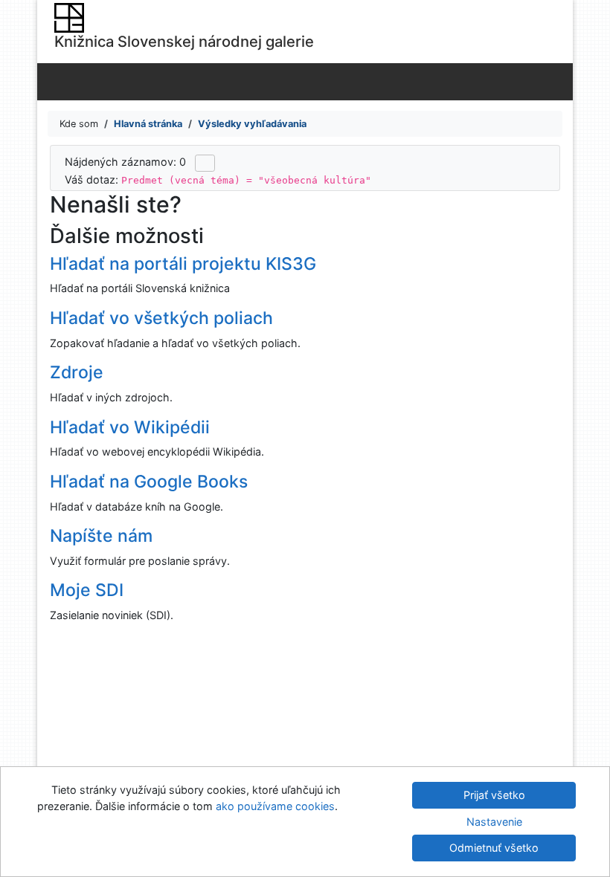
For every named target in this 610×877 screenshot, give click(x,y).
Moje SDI (86, 590)
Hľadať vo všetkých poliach (161, 318)
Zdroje (76, 372)
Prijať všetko (494, 795)
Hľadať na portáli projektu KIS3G (183, 263)
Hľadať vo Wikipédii (130, 427)
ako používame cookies (275, 806)
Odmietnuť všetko (494, 847)
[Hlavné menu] (558, 81)
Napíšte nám (101, 535)
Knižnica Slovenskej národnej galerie (184, 41)
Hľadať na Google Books (149, 481)
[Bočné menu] (51, 81)
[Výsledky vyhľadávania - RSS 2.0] (205, 163)
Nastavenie (494, 821)
